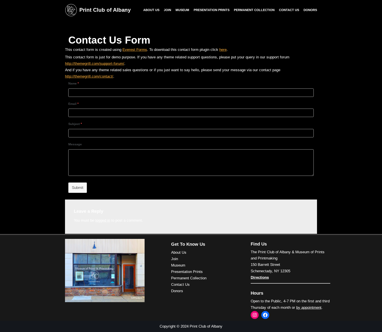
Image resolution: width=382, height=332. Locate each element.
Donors (310, 10)
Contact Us (289, 10)
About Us (151, 10)
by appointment (308, 307)
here (223, 50)
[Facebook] (265, 315)
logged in (102, 220)
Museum (182, 10)
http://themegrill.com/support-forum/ (94, 63)
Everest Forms (134, 50)
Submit (77, 188)
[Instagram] (255, 315)
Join (167, 10)
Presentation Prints (211, 10)
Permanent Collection (254, 10)
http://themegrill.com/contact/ (89, 76)
